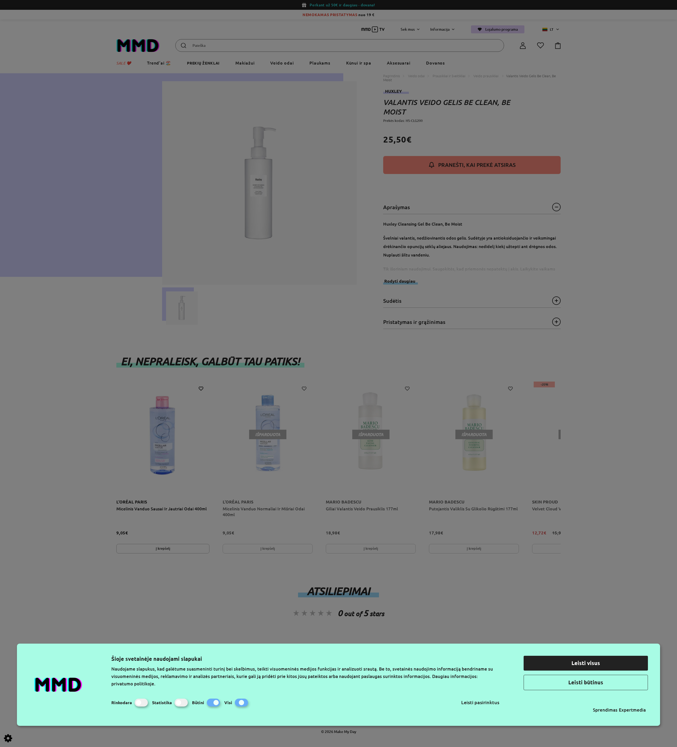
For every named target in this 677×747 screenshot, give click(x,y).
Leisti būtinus (585, 682)
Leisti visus (585, 663)
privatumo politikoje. (133, 683)
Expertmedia (632, 709)
